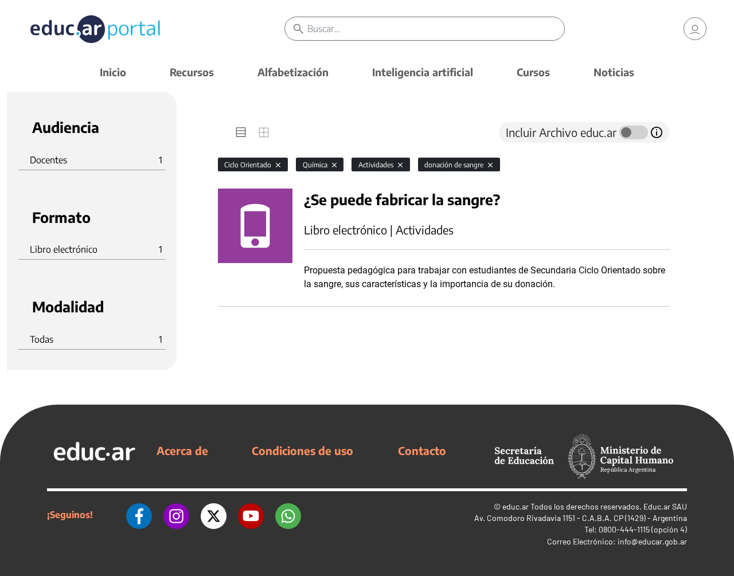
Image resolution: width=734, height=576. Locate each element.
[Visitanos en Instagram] (176, 514)
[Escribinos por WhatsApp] (288, 514)
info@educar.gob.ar (652, 541)
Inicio (113, 72)
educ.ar (515, 506)
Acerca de (182, 450)
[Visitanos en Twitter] (214, 514)
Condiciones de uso (302, 450)
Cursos (533, 72)
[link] (695, 28)
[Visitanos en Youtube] (251, 514)
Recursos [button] (192, 72)
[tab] (240, 132)
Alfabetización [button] (293, 72)
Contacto (422, 450)
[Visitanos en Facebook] (139, 514)
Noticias (614, 72)
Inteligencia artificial (422, 72)
